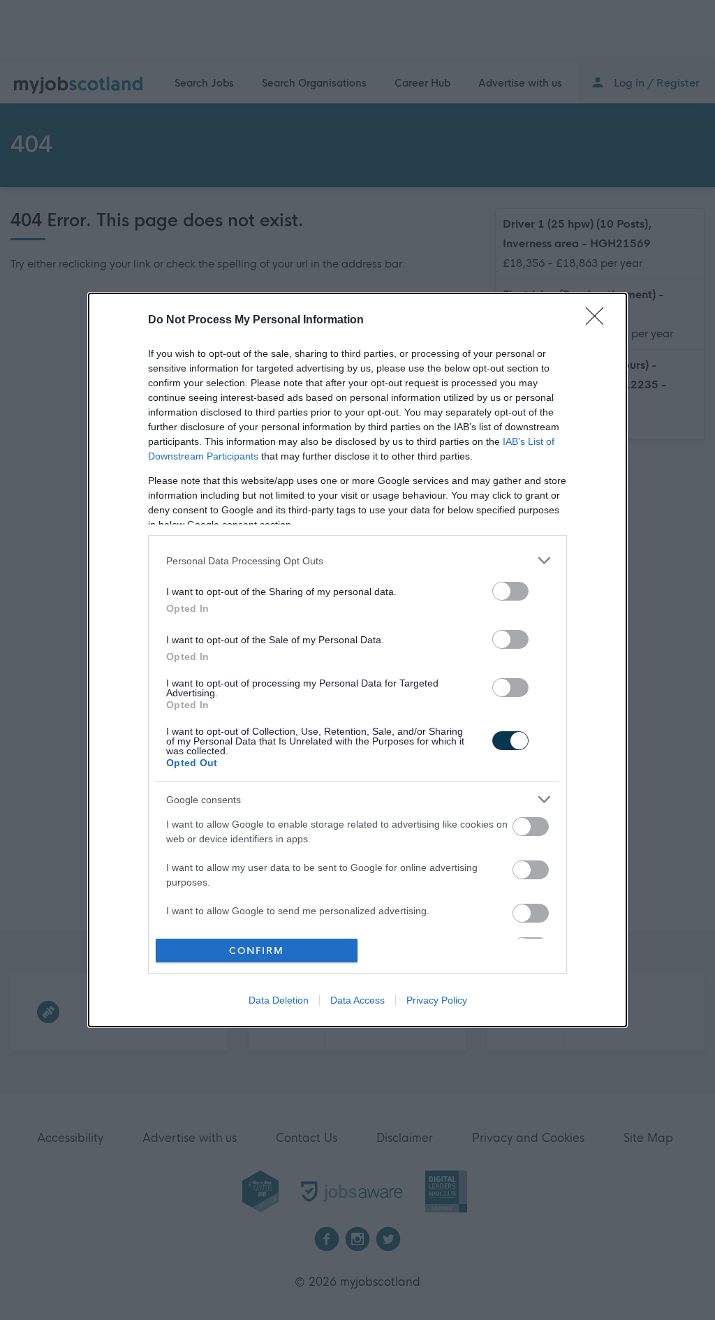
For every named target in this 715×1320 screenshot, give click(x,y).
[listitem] (357, 560)
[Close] (599, 320)
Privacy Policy (436, 1000)
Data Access (357, 1000)
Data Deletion (279, 1000)
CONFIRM (256, 951)
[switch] (510, 591)
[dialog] (357, 660)
